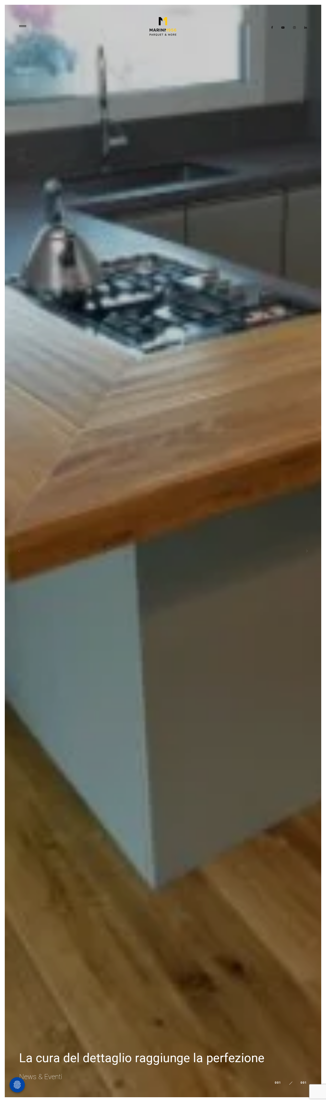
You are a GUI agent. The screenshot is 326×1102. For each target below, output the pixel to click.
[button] (9, 551)
